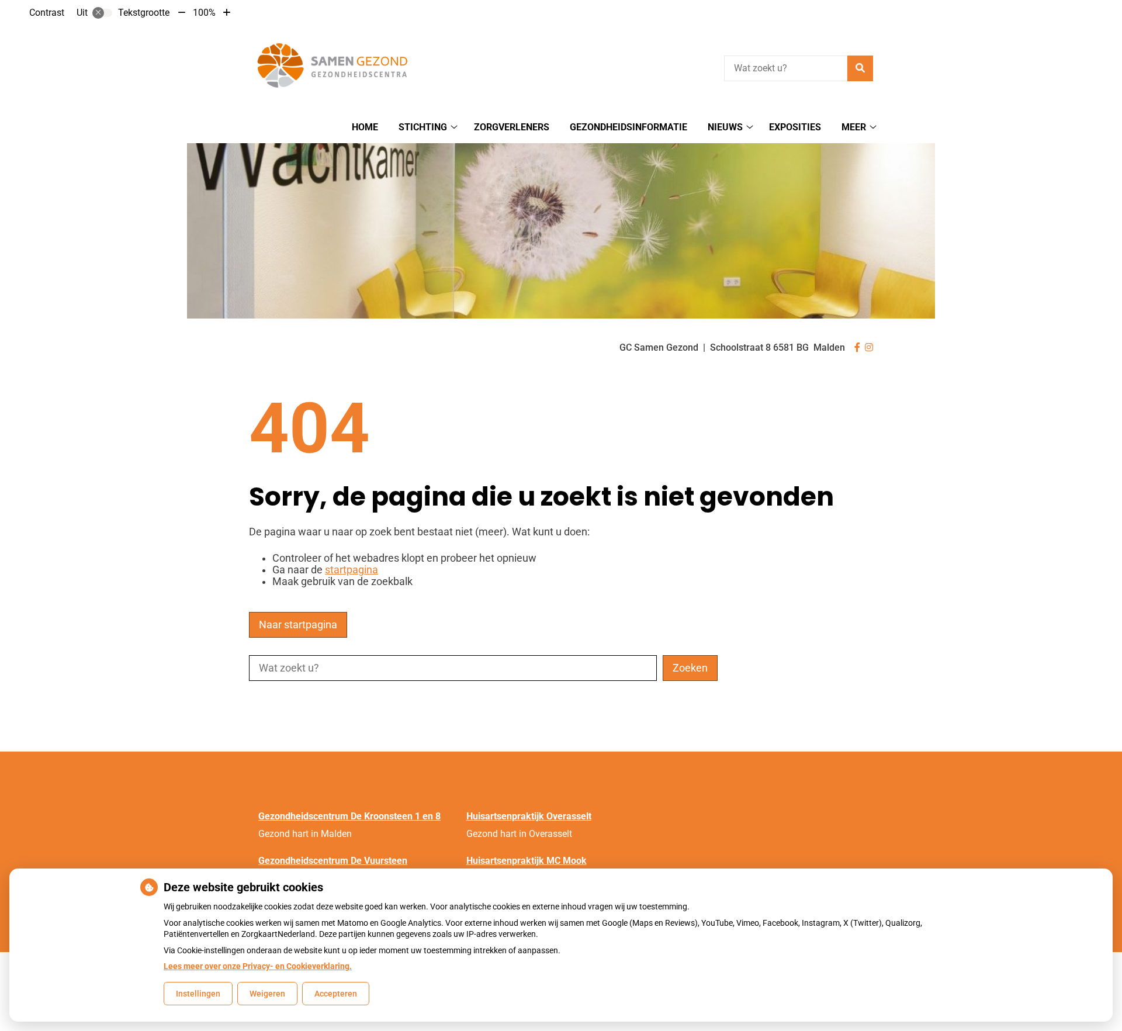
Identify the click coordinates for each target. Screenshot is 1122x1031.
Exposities (795, 127)
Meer (854, 127)
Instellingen (198, 993)
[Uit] (102, 13)
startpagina (351, 570)
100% (204, 12)
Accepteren (335, 993)
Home (365, 127)
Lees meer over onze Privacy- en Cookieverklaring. (258, 966)
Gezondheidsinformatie (628, 127)
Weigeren (267, 993)
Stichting (423, 127)
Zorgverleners (511, 127)
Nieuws (725, 127)
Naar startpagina (298, 625)
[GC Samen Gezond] (336, 66)
